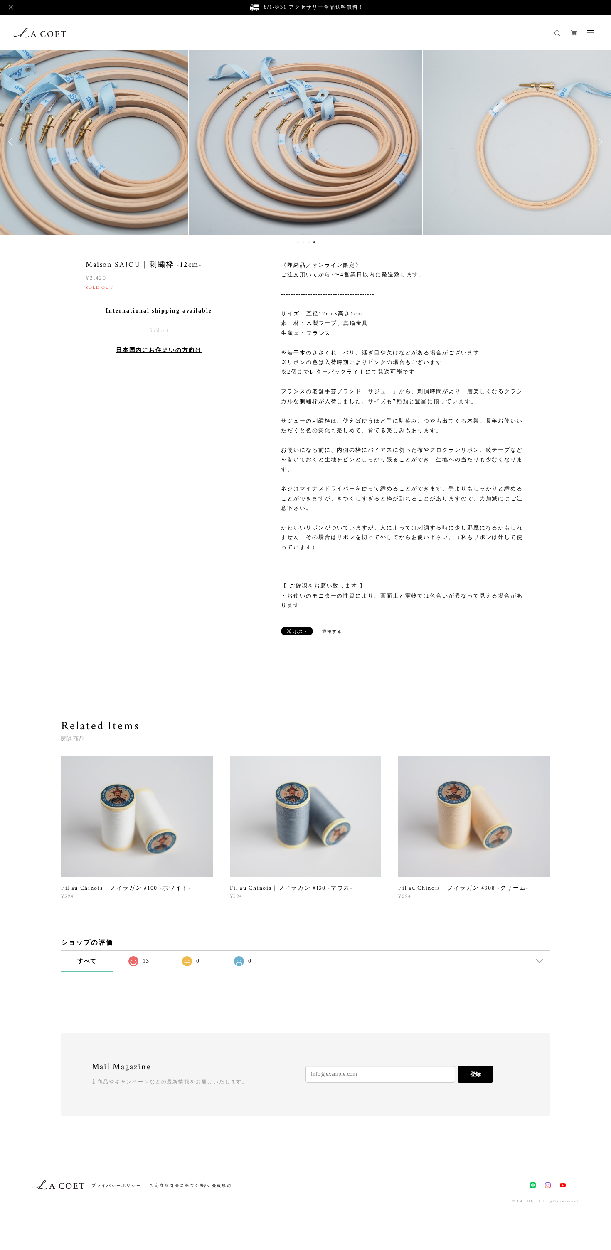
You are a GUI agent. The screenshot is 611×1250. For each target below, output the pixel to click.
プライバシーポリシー (116, 1185)
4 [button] (314, 242)
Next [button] (598, 142)
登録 (475, 1074)
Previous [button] (12, 142)
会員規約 (222, 1185)
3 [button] (309, 242)
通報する (332, 631)
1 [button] (298, 242)
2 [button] (303, 242)
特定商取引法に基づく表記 (179, 1185)
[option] (306, 141)
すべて (87, 961)
